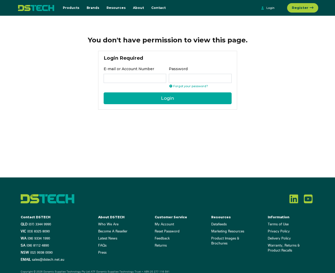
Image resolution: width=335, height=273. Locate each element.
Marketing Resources (227, 231)
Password (178, 68)
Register (300, 7)
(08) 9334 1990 (35, 238)
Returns (161, 245)
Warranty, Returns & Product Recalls (284, 248)
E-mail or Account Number (129, 68)
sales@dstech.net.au (42, 259)
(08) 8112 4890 (35, 245)
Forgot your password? (190, 86)
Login (270, 8)
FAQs (102, 245)
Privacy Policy (279, 231)
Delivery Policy (279, 238)
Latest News (107, 238)
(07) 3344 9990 (36, 224)
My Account (164, 224)
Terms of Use (278, 224)
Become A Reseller (112, 231)
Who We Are (108, 224)
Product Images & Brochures (225, 241)
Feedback (162, 238)
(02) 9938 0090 (37, 252)
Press (102, 252)
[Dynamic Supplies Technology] (35, 8)
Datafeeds (219, 224)
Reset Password (167, 231)
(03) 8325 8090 (35, 231)
